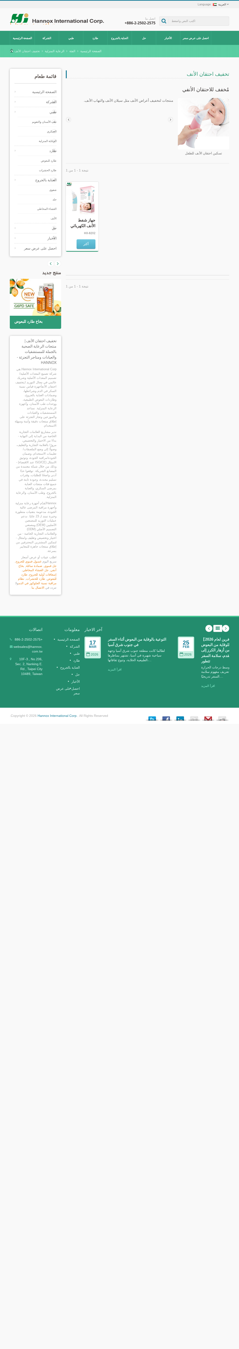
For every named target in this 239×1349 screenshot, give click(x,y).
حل (144, 38)
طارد (95, 38)
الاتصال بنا (38, 587)
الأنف (53, 218)
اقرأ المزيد (115, 669)
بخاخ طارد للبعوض (28, 321)
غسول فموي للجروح (29, 561)
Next (50, 263)
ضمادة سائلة (34, 566)
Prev (57, 263)
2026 (94, 654)
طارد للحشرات (35, 578)
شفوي (52, 190)
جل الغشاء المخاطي (36, 570)
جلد (54, 199)
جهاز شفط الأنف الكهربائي (82, 222)
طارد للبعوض (48, 160)
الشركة (46, 38)
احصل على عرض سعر (196, 38)
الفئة (72, 51)
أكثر (86, 244)
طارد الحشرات (47, 170)
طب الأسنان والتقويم (44, 121)
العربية (222, 4)
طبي (71, 38)
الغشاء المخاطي (46, 208)
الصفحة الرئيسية (22, 38)
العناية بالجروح (119, 38)
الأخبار (168, 38)
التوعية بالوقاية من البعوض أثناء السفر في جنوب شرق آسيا (137, 642)
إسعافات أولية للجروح (42, 574)
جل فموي (50, 566)
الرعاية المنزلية (54, 51)
